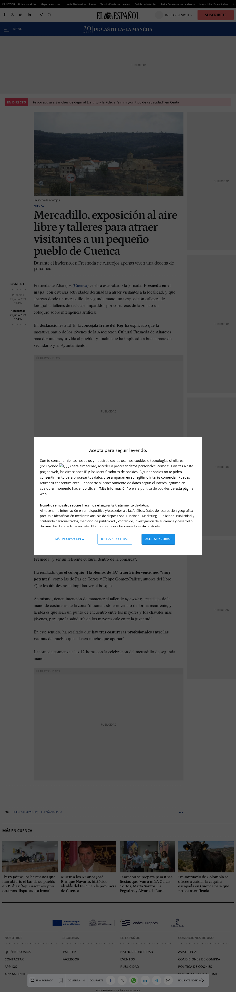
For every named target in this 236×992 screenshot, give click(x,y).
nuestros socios (107, 460)
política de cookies (155, 488)
